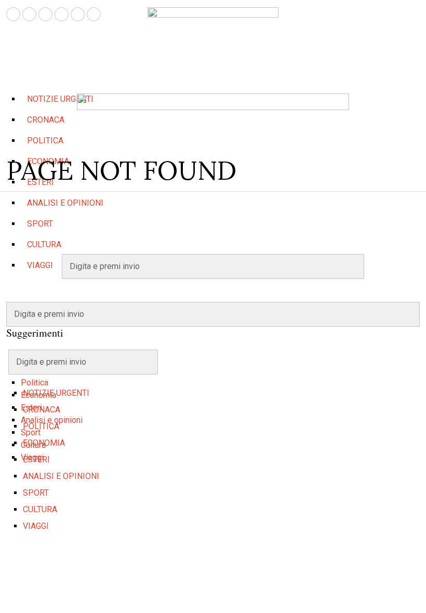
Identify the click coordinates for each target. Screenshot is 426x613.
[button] (407, 314)
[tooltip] (13, 14)
